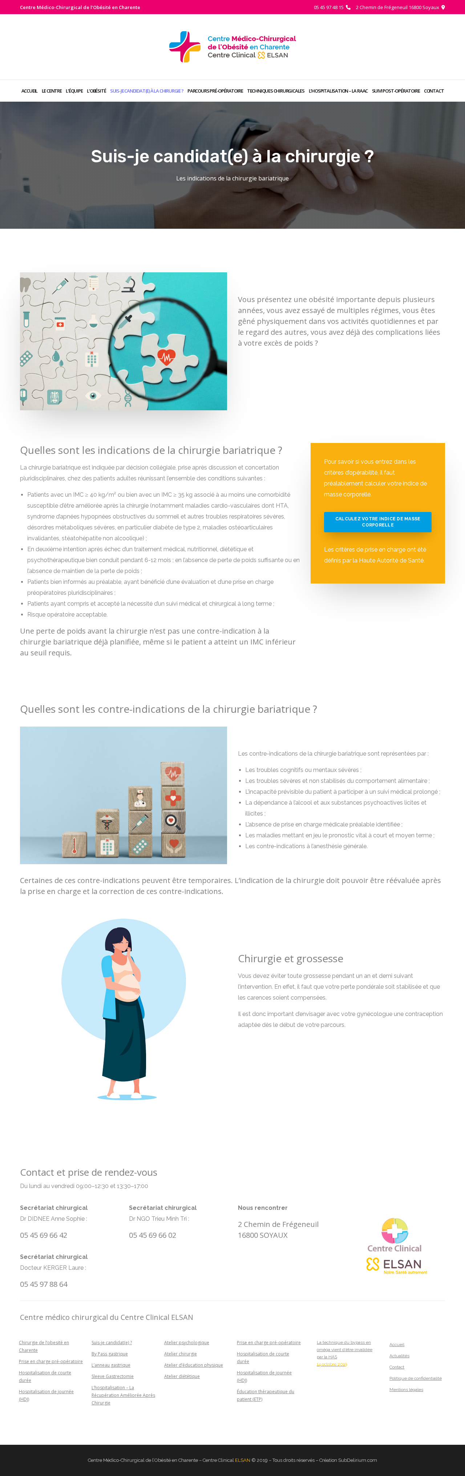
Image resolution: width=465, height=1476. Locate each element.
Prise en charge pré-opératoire (51, 1361)
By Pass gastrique (110, 1354)
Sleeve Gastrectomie (113, 1376)
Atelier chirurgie (180, 1354)
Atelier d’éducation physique (193, 1365)
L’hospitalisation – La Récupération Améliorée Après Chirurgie (123, 1395)
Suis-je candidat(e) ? (112, 1342)
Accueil (396, 1344)
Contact (396, 1367)
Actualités (399, 1355)
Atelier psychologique (186, 1342)
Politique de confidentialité (415, 1378)
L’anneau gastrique (111, 1365)
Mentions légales (406, 1389)
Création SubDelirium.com (348, 1460)
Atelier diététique (182, 1376)
